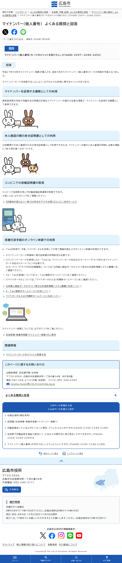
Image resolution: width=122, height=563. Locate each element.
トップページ (21, 12)
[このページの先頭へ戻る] (61, 461)
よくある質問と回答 (39, 12)
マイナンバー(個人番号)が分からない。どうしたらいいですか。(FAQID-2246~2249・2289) (56, 444)
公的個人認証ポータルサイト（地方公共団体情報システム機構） (42, 286)
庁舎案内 (14, 489)
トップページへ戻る (75, 453)
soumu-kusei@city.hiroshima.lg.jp (33, 384)
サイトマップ (8, 545)
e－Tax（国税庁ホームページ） (27, 291)
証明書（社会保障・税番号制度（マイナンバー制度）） (32, 422)
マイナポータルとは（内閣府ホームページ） (32, 296)
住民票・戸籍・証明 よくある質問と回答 (70, 12)
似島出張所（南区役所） (18, 415)
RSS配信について (68, 545)
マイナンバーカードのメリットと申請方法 (26, 355)
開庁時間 (15, 502)
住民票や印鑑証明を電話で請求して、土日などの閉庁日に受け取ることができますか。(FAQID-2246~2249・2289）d (55, 436)
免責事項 (52, 545)
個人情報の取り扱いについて (31, 545)
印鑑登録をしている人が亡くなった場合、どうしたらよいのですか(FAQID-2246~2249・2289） (57, 428)
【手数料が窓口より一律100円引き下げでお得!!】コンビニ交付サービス (41, 202)
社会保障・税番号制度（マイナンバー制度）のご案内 (31, 335)
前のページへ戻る (51, 453)
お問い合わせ (76, 560)
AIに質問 (107, 560)
